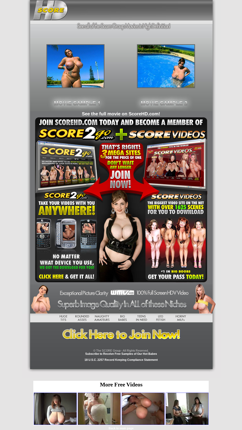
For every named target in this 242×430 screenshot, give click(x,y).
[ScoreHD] (75, 87)
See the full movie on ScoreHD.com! (121, 113)
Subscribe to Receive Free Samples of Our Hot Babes (121, 353)
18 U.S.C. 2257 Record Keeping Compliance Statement (121, 359)
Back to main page (121, 428)
